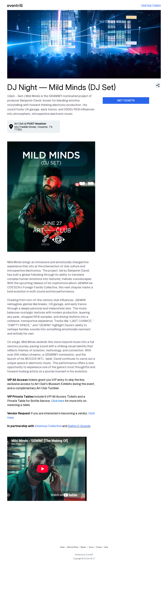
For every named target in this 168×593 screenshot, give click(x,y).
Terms (91, 547)
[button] (157, 85)
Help (106, 547)
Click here (57, 401)
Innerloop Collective (48, 426)
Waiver (83, 547)
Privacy (99, 547)
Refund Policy (72, 547)
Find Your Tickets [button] (151, 5)
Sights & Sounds (79, 426)
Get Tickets (126, 100)
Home (62, 547)
